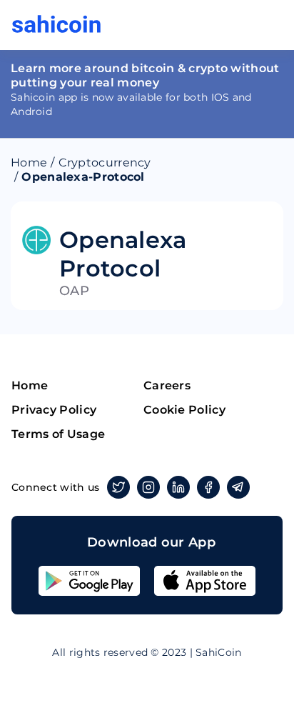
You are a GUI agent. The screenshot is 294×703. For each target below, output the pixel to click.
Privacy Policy (53, 410)
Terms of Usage (58, 434)
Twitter (118, 487)
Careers (167, 385)
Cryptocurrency (105, 162)
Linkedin (178, 487)
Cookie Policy (184, 410)
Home (29, 162)
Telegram (238, 487)
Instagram (148, 487)
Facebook (208, 487)
